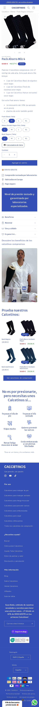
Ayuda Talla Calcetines (13, 551)
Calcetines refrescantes (13, 521)
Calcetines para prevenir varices (16, 506)
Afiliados (7, 591)
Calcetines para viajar (12, 516)
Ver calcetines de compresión (19, 378)
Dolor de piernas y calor (13, 556)
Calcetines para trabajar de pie (16, 490)
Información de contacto (27, 697)
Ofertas (12, 12)
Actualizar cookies (25, 700)
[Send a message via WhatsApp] (34, 702)
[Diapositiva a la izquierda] (14, 52)
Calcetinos (5, 12)
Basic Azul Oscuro (8, 367)
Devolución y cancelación (14, 561)
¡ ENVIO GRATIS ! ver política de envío (19, 2)
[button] (4, 7)
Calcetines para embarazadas (16, 511)
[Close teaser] (23, 700)
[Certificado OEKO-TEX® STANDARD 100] (19, 642)
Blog (6, 576)
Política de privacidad (13, 694)
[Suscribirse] (32, 623)
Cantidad (5, 150)
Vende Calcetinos (11, 586)
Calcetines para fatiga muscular (16, 501)
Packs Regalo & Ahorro (25, 12)
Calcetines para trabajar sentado (17, 495)
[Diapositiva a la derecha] (24, 52)
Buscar (7, 541)
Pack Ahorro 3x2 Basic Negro (27, 340)
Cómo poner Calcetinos (13, 546)
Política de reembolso (27, 690)
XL (26, 121)
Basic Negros (6, 339)
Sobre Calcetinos (11, 581)
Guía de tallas (9, 596)
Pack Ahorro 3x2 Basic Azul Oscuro (27, 367)
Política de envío (12, 697)
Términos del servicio (28, 694)
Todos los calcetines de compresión (18, 526)
